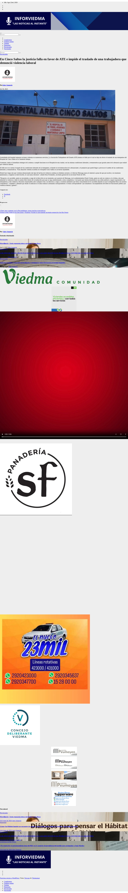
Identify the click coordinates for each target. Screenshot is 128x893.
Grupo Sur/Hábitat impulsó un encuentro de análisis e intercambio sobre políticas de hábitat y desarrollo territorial (39, 826)
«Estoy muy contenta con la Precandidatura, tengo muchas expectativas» (23, 210)
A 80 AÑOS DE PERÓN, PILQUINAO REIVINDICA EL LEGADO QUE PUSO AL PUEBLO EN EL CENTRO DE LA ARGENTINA (47, 253)
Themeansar (36, 878)
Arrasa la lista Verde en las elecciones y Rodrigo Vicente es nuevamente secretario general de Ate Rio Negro (34, 212)
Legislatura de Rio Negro (8, 842)
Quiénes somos (9, 41)
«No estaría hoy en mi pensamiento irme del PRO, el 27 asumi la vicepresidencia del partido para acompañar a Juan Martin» (42, 846)
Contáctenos (8, 40)
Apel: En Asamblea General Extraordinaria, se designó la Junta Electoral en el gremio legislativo (32, 263)
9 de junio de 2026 (6, 821)
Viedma (6, 43)
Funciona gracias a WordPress (9, 878)
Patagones (7, 45)
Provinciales (8, 47)
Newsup (27, 878)
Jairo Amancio (7, 85)
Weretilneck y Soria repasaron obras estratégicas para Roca (20, 243)
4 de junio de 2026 (6, 830)
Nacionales (7, 49)
